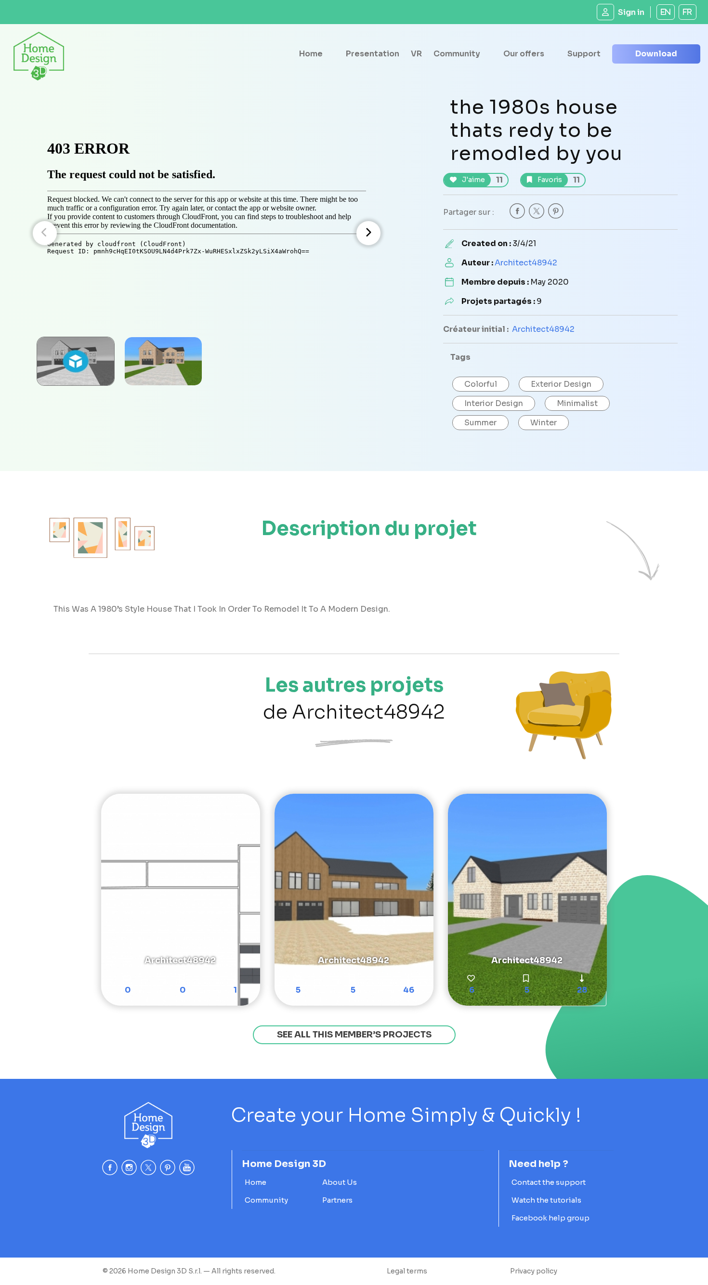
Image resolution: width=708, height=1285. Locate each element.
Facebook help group (550, 1217)
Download (656, 54)
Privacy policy (533, 1271)
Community (456, 54)
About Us (339, 1182)
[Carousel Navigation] (206, 233)
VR (416, 54)
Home (311, 54)
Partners (337, 1200)
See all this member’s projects (354, 1034)
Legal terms (407, 1271)
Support (584, 54)
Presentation (372, 54)
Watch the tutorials (546, 1200)
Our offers (523, 54)
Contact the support (548, 1182)
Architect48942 (526, 263)
